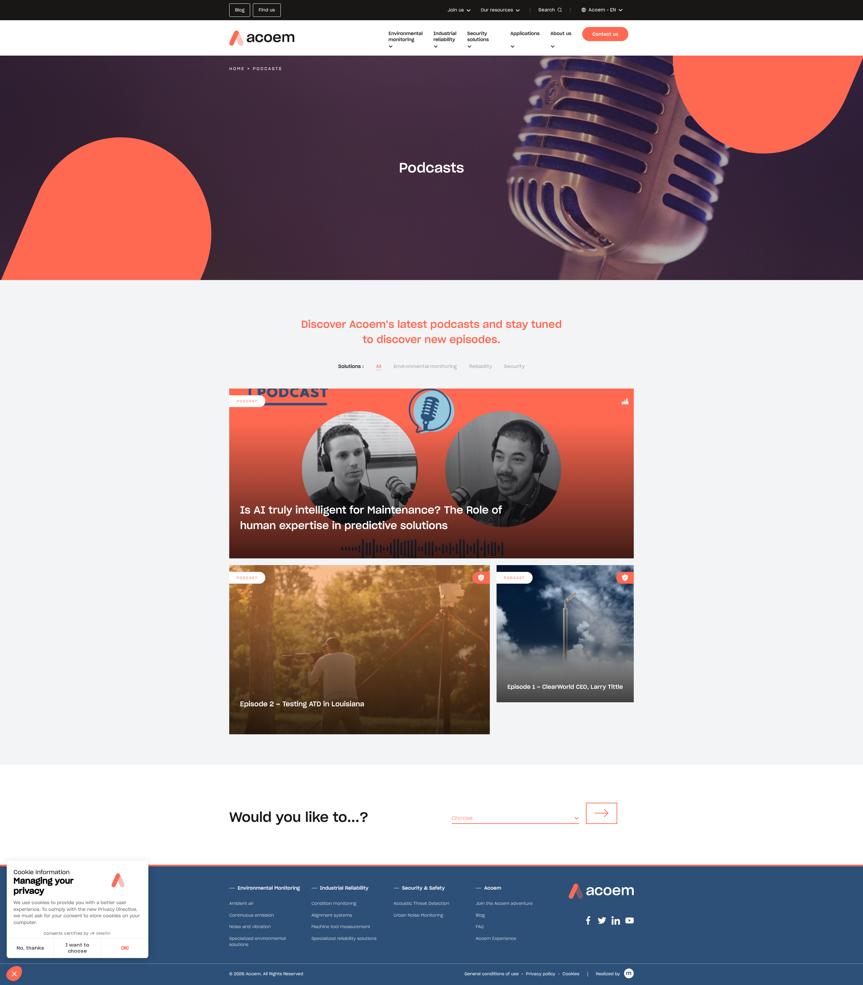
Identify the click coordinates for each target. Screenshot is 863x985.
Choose (462, 818)
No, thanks (30, 948)
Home (237, 68)
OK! (125, 948)
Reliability (480, 366)
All (378, 366)
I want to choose (77, 948)
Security (514, 366)
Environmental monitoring (425, 366)
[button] (14, 973)
